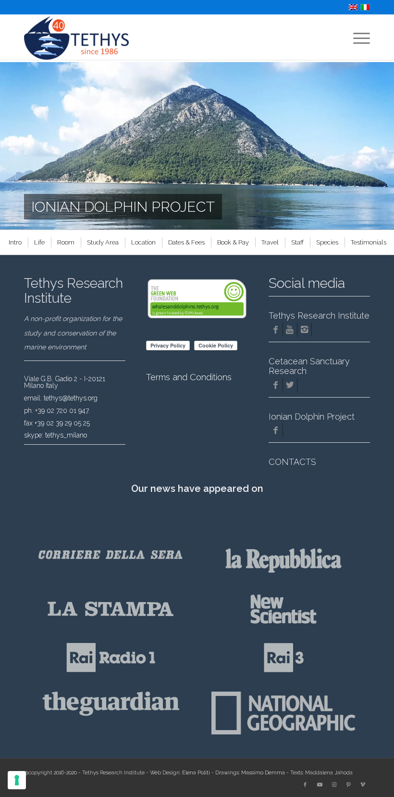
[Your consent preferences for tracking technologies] (17, 780)
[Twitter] (290, 385)
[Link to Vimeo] (363, 785)
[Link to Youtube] (319, 785)
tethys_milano (66, 435)
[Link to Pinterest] (348, 785)
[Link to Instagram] (334, 785)
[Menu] (357, 38)
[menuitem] (357, 38)
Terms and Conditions (189, 377)
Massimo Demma (263, 773)
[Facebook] (276, 329)
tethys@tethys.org (71, 398)
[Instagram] (304, 329)
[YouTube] (290, 329)
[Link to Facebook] (305, 785)
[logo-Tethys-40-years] (76, 38)
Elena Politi (196, 773)
